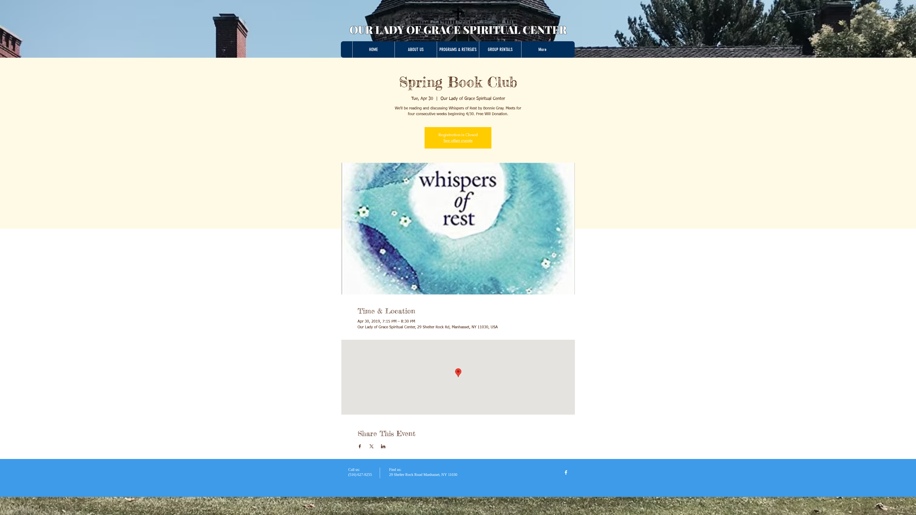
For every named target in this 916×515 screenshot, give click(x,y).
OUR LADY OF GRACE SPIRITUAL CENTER (458, 29)
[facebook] (566, 472)
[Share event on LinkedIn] (383, 446)
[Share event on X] (371, 446)
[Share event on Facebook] (360, 446)
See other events (458, 140)
